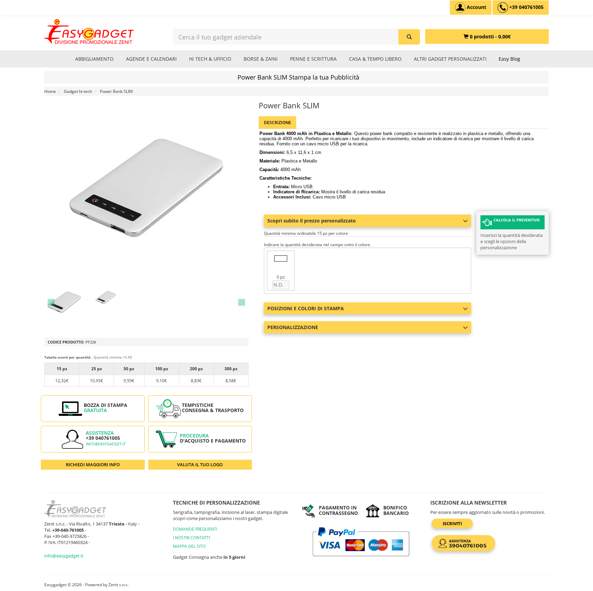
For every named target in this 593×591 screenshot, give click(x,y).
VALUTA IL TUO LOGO (200, 464)
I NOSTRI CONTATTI (191, 538)
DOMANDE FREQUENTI (195, 529)
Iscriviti (452, 523)
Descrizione (277, 122)
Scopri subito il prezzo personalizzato (311, 220)
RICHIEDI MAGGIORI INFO (93, 464)
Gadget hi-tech (78, 91)
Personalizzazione (292, 327)
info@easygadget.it (106, 444)
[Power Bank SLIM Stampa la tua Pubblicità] (64, 302)
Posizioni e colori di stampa (305, 308)
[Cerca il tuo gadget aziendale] (409, 37)
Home (50, 91)
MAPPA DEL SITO (189, 546)
